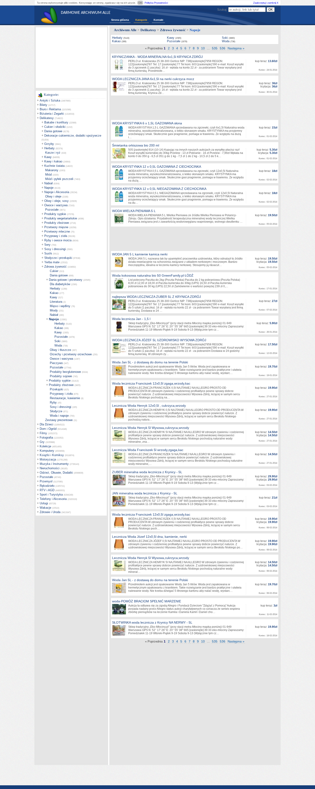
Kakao (54, 293)
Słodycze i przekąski (58, 258)
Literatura (56, 301)
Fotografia (46, 437)
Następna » (236, 48)
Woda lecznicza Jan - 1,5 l (131, 319)
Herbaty (49, 148)
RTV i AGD (47, 490)
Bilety (43, 105)
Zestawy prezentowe (59, 420)
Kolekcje (45, 446)
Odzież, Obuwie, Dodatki (56, 472)
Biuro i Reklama (50, 109)
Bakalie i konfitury (56, 122)
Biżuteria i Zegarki (52, 113)
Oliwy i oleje (53, 196)
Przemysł (46, 481)
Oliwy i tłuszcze (60, 350)
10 (203, 48)
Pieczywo (56, 363)
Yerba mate (51, 262)
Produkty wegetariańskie (60, 218)
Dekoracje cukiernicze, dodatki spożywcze (72, 135)
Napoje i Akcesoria (56, 192)
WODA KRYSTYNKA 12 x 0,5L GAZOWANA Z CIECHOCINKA (156, 166)
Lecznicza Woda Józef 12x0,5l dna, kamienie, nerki (149, 536)
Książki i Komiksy (52, 455)
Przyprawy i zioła (55, 236)
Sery (47, 244)
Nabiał (48, 183)
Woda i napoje (59, 415)
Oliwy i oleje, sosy (56, 201)
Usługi (44, 503)
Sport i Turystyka (51, 494)
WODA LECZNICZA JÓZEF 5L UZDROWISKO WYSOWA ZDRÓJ (159, 340)
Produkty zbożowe (56, 222)
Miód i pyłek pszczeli (59, 179)
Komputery (47, 450)
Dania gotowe (53, 131)
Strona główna (120, 19)
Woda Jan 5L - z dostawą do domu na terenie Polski (150, 362)
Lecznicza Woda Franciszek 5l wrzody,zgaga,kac (147, 450)
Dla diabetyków (60, 284)
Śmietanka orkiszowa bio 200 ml (135, 145)
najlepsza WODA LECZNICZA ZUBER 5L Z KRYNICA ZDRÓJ (156, 297)
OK (140, 2)
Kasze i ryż (52, 152)
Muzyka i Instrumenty (54, 464)
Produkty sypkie (55, 214)
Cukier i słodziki (54, 127)
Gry (42, 442)
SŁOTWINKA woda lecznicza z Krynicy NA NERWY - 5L (152, 622)
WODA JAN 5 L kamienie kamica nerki (139, 254)
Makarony (51, 170)
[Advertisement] (71, 57)
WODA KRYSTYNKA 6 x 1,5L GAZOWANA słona (147, 123)
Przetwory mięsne (56, 227)
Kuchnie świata (54, 165)
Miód (48, 174)
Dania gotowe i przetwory (65, 279)
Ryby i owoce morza (57, 240)
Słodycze (56, 411)
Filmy (43, 433)
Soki (57, 341)
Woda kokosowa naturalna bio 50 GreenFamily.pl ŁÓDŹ (152, 275)
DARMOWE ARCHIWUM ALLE (85, 13)
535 (214, 48)
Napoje (48, 187)
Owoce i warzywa (56, 205)
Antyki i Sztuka (50, 100)
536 (222, 48)
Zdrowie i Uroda (50, 512)
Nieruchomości (49, 468)
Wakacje (45, 507)
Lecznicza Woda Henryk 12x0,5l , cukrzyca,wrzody (149, 405)
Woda (58, 345)
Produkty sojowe (61, 376)
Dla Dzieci (46, 424)
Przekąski (56, 389)
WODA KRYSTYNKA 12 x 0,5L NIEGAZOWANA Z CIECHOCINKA (159, 189)
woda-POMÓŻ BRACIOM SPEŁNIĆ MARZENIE (146, 601)
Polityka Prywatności (156, 2)
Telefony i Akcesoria (53, 499)
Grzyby (49, 144)
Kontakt (158, 19)
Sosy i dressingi (55, 249)
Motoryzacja (48, 459)
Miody (54, 310)
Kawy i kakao (53, 161)
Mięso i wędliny (60, 306)
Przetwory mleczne (57, 231)
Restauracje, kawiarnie (65, 398)
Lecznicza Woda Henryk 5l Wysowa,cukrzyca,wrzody (150, 428)
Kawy (48, 157)
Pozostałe (52, 209)
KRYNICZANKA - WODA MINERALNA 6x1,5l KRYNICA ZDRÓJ (157, 57)
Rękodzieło (47, 485)
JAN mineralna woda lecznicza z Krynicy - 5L (144, 493)
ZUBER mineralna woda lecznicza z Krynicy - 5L (147, 472)
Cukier (54, 271)
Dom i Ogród (48, 428)
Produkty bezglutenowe (65, 372)
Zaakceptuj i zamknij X (265, 2)
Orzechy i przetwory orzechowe (71, 354)
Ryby (53, 402)
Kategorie (141, 19)
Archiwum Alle (125, 30)
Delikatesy (47, 118)
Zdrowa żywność (55, 266)
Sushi (48, 253)
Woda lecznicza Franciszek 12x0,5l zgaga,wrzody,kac (151, 383)
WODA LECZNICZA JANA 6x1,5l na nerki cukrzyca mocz (153, 79)
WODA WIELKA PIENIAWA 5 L (134, 211)
